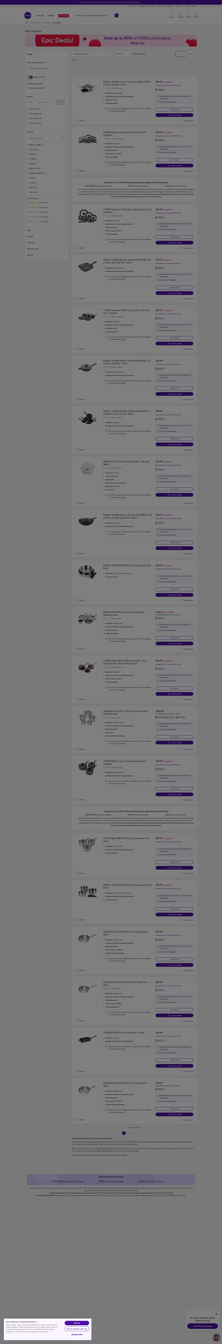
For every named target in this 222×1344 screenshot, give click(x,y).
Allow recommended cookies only (77, 1329)
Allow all (77, 1323)
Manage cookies (76, 1334)
